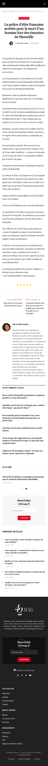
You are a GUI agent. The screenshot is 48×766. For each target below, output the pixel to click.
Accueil (4, 11)
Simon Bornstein (22, 43)
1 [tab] (22, 488)
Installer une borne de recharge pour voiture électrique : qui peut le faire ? (23, 406)
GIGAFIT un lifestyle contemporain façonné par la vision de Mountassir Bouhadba (23, 478)
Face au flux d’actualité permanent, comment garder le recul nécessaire (23, 396)
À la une (7, 467)
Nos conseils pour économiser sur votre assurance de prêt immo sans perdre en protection (21, 418)
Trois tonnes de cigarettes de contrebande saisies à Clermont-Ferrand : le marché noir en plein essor (22, 441)
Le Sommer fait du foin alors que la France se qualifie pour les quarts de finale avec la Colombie (35, 308)
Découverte (8, 728)
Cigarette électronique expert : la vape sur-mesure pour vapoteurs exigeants (22, 452)
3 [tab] (26, 488)
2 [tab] (24, 488)
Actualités (12, 11)
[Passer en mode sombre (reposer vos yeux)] (44, 4)
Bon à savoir (8, 710)
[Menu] (3, 3)
